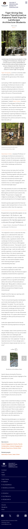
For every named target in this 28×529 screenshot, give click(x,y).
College (11, 2)
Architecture (13, 4)
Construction (13, 7)
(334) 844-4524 (5, 522)
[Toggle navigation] (26, 2)
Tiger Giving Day (6, 72)
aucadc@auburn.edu (6, 524)
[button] (14, 27)
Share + (14, 27)
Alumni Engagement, (7, 444)
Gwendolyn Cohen (6, 154)
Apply (3, 474)
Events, (16, 444)
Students (4, 507)
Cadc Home (5, 479)
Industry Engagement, (16, 446)
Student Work (17, 448)
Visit (2, 472)
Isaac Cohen (16, 101)
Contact (4, 470)
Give (2, 509)
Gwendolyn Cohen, (7, 454)
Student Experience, (7, 448)
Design (11, 5)
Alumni (3, 505)
